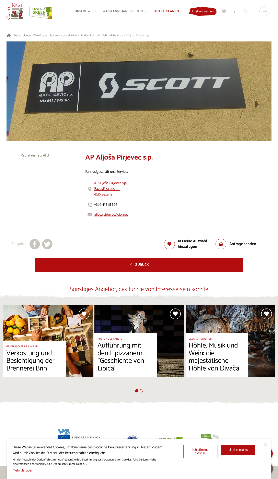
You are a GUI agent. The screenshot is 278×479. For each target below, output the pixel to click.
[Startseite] (15, 11)
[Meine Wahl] (224, 11)
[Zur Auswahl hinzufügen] (84, 313)
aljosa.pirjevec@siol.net (111, 215)
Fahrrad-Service (111, 35)
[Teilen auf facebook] (34, 244)
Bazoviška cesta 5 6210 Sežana (110, 189)
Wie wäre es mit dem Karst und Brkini (55, 35)
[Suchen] (245, 11)
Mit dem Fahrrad (90, 35)
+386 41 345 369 (105, 204)
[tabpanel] (48, 347)
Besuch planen (22, 35)
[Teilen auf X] (47, 244)
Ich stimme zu (238, 450)
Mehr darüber (23, 471)
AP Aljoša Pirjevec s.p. (136, 35)
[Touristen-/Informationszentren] (234, 11)
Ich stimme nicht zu (200, 451)
